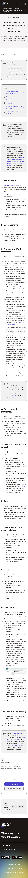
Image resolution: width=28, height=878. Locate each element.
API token (9, 103)
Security (21, 872)
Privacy (20, 868)
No (20, 806)
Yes (13, 806)
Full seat (8, 100)
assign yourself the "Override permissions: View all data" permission (15, 163)
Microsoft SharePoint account (12, 113)
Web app (8, 97)
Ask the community (15, 789)
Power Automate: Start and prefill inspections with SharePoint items (11, 767)
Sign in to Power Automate (12, 185)
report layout (21, 486)
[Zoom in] (9, 672)
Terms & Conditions (10, 872)
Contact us (15, 784)
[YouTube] (4, 849)
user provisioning (15, 739)
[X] (6, 849)
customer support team (16, 745)
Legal (13, 868)
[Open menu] (24, 4)
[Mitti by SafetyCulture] (5, 4)
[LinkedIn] (9, 849)
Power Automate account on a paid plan (14, 107)
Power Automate (16, 8)
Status (8, 868)
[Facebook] (11, 849)
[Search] (21, 4)
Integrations (8, 8)
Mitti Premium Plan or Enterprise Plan (12, 92)
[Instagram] (14, 849)
